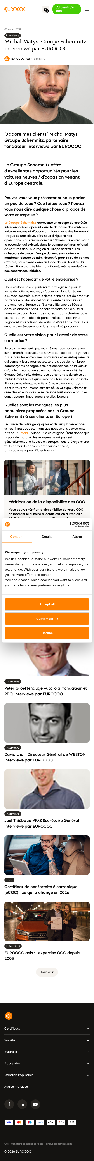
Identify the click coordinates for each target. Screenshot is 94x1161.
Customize (44, 618)
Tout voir (47, 972)
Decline (47, 633)
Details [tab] (47, 536)
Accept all (47, 604)
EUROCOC (70, 146)
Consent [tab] (16, 536)
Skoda (23, 433)
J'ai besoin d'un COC (65, 9)
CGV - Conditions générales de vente (23, 1144)
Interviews (12, 35)
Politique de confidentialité (58, 1144)
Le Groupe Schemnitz (20, 223)
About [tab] (77, 536)
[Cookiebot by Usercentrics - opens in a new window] (70, 524)
